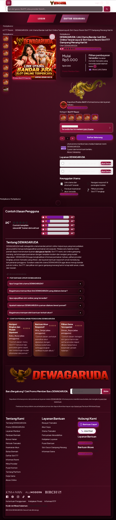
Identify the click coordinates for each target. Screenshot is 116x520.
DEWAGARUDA (12, 246)
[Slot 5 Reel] (72, 138)
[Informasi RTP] (12, 496)
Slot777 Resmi (7, 30)
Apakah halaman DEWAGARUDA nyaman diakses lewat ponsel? (37, 305)
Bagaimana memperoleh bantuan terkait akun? (31, 312)
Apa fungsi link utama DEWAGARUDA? (26, 283)
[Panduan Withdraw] (58, 2)
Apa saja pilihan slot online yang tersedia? (28, 298)
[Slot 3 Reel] (62, 138)
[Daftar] (107, 3)
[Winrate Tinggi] (52, 37)
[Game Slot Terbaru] (7, 496)
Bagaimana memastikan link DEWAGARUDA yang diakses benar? (38, 291)
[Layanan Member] (94, 66)
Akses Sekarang (73, 152)
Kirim (106, 391)
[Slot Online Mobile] (23, 496)
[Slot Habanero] (18, 496)
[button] (8, 3)
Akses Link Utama (99, 69)
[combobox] (55, 9)
